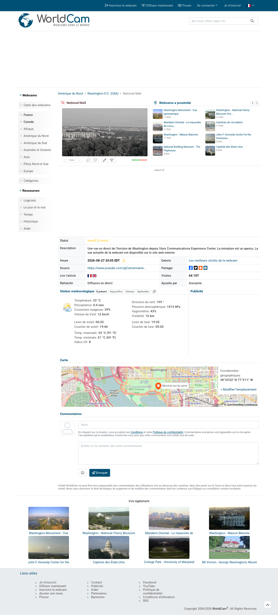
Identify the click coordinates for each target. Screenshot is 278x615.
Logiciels (30, 200)
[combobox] (223, 21)
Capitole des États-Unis (229, 146)
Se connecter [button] (206, 5)
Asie (27, 157)
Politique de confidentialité (168, 432)
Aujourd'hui (116, 291)
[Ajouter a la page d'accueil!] (95, 160)
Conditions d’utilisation (159, 597)
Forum (186, 5)
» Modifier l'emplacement (238, 389)
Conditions (137, 432)
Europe (28, 171)
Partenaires (99, 593)
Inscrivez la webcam (122, 5)
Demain (130, 291)
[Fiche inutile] (79, 160)
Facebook (150, 582)
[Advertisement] (139, 58)
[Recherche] (252, 21)
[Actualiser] (154, 291)
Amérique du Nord (36, 136)
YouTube (149, 586)
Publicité (97, 586)
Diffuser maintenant (159, 5)
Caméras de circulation (229, 122)
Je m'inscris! (232, 5)
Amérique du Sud (35, 143)
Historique (31, 221)
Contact (96, 582)
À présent (101, 291)
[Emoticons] (82, 473)
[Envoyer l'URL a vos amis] (205, 268)
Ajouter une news (51, 593)
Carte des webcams (37, 105)
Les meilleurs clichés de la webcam (213, 260)
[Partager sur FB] (191, 268)
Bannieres (98, 597)
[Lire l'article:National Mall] (90, 275)
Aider (27, 228)
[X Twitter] (196, 268)
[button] (250, 6)
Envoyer (101, 473)
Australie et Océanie (37, 150)
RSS (146, 601)
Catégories (31, 181)
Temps (28, 214)
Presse (44, 597)
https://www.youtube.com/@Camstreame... (117, 268)
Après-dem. (143, 291)
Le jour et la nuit (35, 207)
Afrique (29, 129)
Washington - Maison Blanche (181, 134)
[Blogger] (200, 268)
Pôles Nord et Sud (36, 164)
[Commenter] (88, 160)
